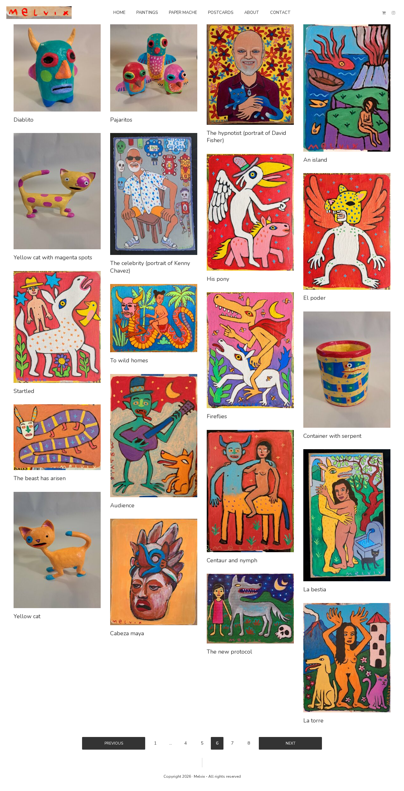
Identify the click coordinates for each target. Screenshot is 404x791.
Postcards (220, 12)
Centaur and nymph (232, 560)
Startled (24, 391)
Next (290, 743)
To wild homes (129, 360)
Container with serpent (332, 436)
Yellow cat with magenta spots (53, 257)
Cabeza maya (127, 633)
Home (119, 12)
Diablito (23, 120)
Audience (122, 505)
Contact (280, 12)
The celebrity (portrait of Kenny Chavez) (150, 266)
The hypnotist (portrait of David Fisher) (246, 136)
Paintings (147, 12)
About (251, 12)
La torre (313, 720)
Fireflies (217, 416)
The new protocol (229, 651)
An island (315, 160)
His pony (218, 279)
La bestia (314, 589)
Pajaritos (121, 120)
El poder (314, 298)
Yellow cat (27, 616)
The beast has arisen (40, 478)
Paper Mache (183, 12)
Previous (113, 743)
